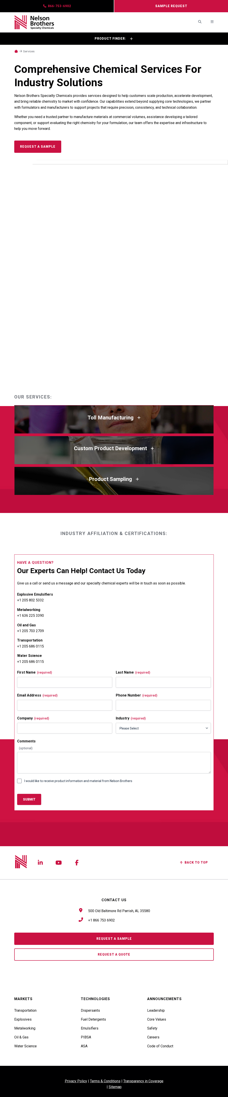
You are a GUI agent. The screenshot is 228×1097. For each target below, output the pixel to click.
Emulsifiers (89, 1028)
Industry (131, 718)
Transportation (25, 1010)
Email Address (37, 695)
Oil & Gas (21, 1037)
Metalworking (24, 1028)
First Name (34, 672)
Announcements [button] (164, 999)
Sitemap (115, 1087)
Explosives (23, 1019)
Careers (153, 1037)
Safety (152, 1028)
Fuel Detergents (93, 1019)
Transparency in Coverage (143, 1081)
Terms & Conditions (105, 1081)
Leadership (156, 1010)
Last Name (133, 672)
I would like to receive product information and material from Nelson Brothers (78, 781)
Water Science (25, 1046)
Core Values (156, 1019)
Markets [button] (23, 999)
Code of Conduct (160, 1046)
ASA (84, 1046)
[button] (114, 39)
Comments (26, 741)
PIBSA (86, 1037)
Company (33, 718)
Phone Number (136, 695)
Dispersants (90, 1010)
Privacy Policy (76, 1081)
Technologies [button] (95, 999)
